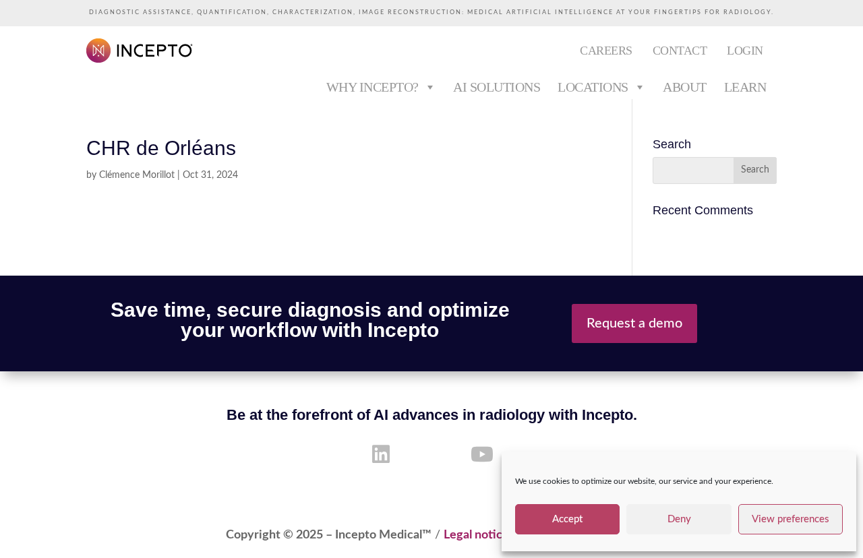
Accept (567, 519)
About (685, 87)
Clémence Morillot (137, 175)
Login (745, 50)
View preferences (790, 519)
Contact (680, 50)
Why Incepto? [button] (372, 87)
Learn (745, 87)
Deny (679, 519)
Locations (593, 87)
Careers (606, 50)
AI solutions (496, 87)
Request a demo (634, 323)
